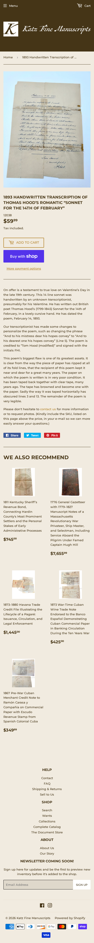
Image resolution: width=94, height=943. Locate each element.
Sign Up (82, 884)
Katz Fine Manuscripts (33, 918)
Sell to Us (47, 794)
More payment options (24, 268)
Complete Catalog (47, 827)
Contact (47, 778)
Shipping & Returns (47, 789)
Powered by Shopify (70, 918)
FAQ (47, 783)
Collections (47, 821)
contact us (48, 409)
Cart (87, 6)
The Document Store (47, 832)
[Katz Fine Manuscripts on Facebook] (42, 906)
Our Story (47, 853)
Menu (13, 6)
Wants (47, 815)
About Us (47, 848)
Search (47, 810)
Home (8, 57)
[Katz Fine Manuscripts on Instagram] (50, 906)
